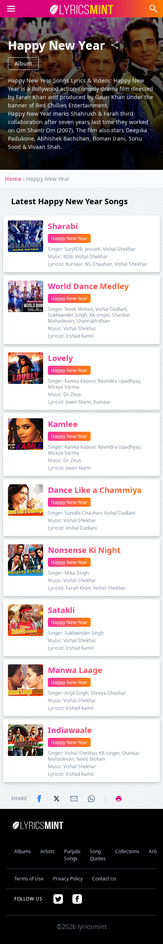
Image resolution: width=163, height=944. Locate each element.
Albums (22, 851)
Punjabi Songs (72, 855)
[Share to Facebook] (39, 799)
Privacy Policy (68, 878)
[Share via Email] (74, 799)
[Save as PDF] (119, 799)
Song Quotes (98, 855)
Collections (127, 851)
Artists (47, 851)
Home (13, 178)
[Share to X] (56, 799)
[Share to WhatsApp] (91, 799)
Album (23, 63)
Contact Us (104, 878)
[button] (11, 8)
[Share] (114, 45)
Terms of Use (29, 878)
